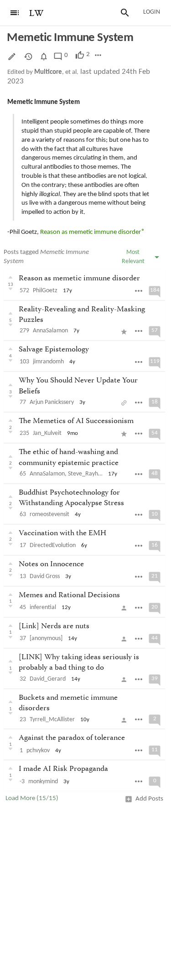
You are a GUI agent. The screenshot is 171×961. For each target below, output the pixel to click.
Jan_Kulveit (47, 433)
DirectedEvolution (53, 545)
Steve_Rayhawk (88, 473)
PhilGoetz (45, 290)
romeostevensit (49, 514)
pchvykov (38, 750)
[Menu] (15, 13)
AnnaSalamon (50, 330)
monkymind (43, 781)
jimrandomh (48, 361)
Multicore (48, 72)
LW (36, 13)
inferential (43, 607)
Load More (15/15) (31, 798)
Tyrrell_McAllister (52, 719)
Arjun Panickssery (52, 402)
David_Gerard (48, 679)
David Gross (45, 576)
